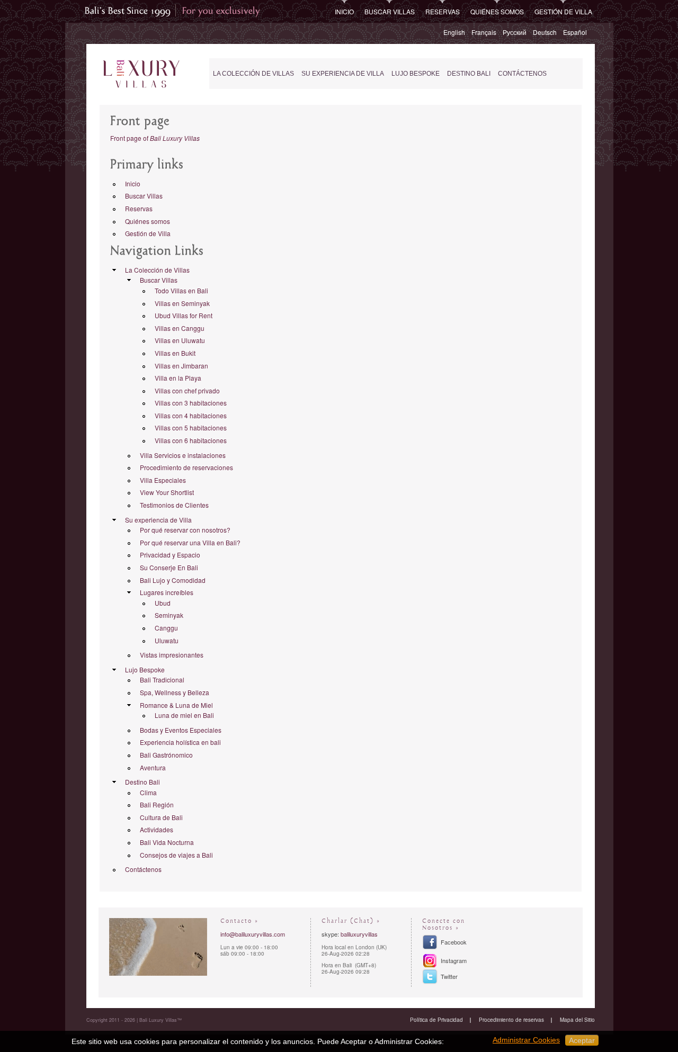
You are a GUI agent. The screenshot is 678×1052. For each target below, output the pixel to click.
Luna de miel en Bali (184, 715)
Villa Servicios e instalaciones (183, 455)
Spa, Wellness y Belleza (174, 692)
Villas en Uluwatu (180, 340)
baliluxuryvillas (359, 934)
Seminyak (169, 614)
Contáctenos (522, 73)
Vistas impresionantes (171, 654)
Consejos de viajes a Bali (176, 854)
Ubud (163, 602)
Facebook (454, 942)
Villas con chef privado (187, 390)
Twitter (449, 976)
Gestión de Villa (563, 11)
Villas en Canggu (179, 327)
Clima (148, 792)
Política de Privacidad (436, 1019)
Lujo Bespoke (415, 73)
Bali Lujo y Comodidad (173, 580)
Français (483, 32)
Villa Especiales (163, 479)
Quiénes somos (497, 11)
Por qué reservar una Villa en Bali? (190, 542)
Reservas (442, 11)
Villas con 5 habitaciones (191, 427)
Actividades (156, 829)
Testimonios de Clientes (174, 504)
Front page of (155, 137)
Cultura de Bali (161, 817)
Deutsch (545, 32)
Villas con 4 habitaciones (191, 415)
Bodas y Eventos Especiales (180, 729)
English (454, 32)
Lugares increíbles (166, 592)
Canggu (166, 627)
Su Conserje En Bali (169, 567)
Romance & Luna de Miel (176, 704)
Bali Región (157, 804)
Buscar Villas (389, 11)
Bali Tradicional (162, 679)
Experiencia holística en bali (180, 742)
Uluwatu (167, 640)
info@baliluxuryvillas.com (252, 934)
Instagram (454, 960)
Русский (515, 32)
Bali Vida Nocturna (167, 842)
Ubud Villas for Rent (183, 315)
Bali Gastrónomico (166, 754)
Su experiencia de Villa (342, 73)
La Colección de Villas (253, 73)
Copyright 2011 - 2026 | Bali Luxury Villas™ (134, 1020)
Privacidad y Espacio (170, 554)
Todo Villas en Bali (181, 290)
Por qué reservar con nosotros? (185, 529)
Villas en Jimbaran (181, 365)
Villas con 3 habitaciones (191, 402)
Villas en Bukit (175, 352)
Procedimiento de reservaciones (186, 467)
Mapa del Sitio (577, 1019)
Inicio (344, 11)
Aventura (153, 767)
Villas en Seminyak (182, 303)
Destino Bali (468, 73)
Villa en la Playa (178, 377)
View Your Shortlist (167, 492)
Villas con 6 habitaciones (191, 440)
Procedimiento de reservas (511, 1019)
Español (575, 32)
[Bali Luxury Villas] (141, 74)
